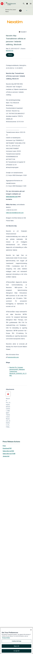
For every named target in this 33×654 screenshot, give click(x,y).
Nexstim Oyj (9, 50)
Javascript (6, 456)
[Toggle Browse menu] (26, 10)
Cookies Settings (16, 641)
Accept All (16, 650)
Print (4, 446)
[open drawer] (30, 3)
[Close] (31, 630)
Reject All (16, 646)
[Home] (8, 3)
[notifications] (27, 3)
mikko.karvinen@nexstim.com (15, 212)
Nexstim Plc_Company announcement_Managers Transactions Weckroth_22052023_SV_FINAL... (8, 413)
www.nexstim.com (13, 357)
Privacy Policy (6, 637)
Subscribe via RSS (8, 451)
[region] (16, 640)
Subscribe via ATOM (9, 453)
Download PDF (7, 448)
